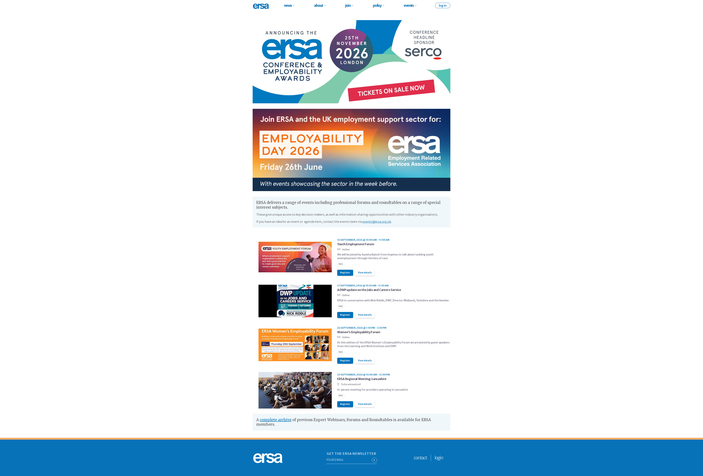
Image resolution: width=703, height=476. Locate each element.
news (288, 5)
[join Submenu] (353, 5)
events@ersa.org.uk (376, 221)
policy (377, 5)
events (409, 5)
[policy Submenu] (384, 5)
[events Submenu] (417, 5)
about (318, 5)
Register (345, 272)
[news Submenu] (295, 5)
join (347, 5)
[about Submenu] (326, 5)
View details (365, 272)
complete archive (275, 419)
